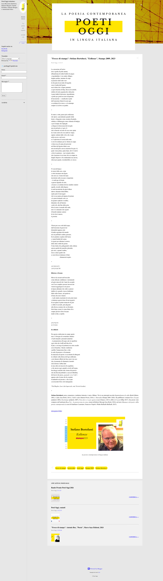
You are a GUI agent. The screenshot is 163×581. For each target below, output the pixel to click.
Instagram (4, 51)
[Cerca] (141, 5)
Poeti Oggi (23, 18)
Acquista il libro (57, 411)
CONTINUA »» (134, 497)
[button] (137, 58)
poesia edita (71, 468)
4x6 (99, 572)
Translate (15, 61)
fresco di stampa (60, 468)
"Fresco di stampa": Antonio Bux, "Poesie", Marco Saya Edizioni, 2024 (77, 527)
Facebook (4, 49)
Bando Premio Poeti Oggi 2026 (62, 487)
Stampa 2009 (89, 468)
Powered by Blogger (96, 569)
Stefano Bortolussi (101, 468)
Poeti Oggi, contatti (58, 507)
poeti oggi (80, 468)
